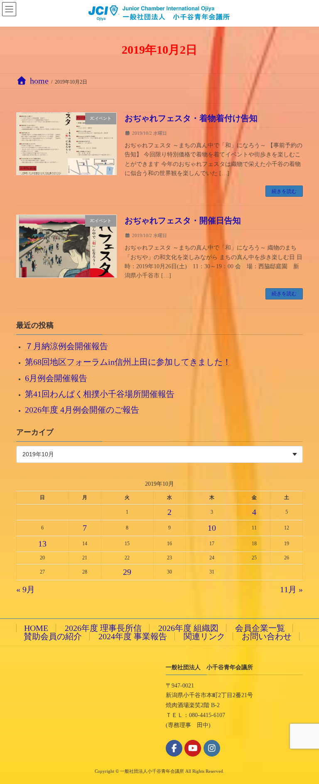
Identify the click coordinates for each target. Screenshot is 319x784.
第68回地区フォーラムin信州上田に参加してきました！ (128, 361)
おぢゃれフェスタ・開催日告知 (183, 220)
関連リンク (204, 636)
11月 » (291, 589)
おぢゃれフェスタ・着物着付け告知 (191, 118)
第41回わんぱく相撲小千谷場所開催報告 (99, 393)
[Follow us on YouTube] (192, 748)
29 (127, 571)
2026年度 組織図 (188, 628)
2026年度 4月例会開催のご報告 (82, 409)
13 (42, 543)
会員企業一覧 (260, 628)
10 (212, 527)
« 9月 (25, 589)
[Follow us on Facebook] (174, 748)
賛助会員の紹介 (53, 636)
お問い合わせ (267, 636)
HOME (36, 628)
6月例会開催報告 (56, 377)
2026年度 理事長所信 (103, 628)
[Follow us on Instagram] (212, 748)
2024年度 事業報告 (132, 636)
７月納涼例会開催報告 (66, 346)
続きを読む (284, 191)
